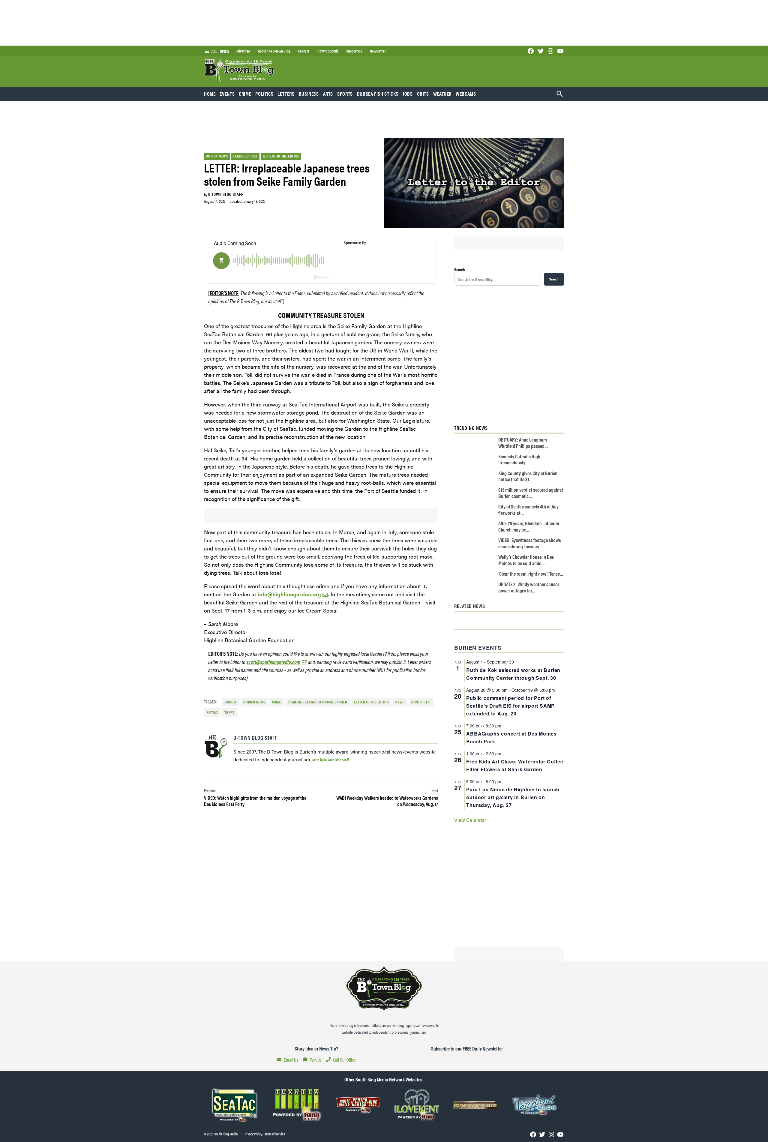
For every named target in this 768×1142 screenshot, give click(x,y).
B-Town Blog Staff (225, 194)
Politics (264, 93)
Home (210, 93)
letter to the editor (371, 702)
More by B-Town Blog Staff (330, 760)
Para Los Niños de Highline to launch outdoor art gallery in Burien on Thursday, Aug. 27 (513, 797)
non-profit (420, 702)
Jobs (408, 93)
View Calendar (470, 820)
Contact (303, 51)
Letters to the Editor (281, 156)
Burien (231, 702)
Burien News (217, 156)
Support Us (354, 51)
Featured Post (245, 156)
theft (229, 712)
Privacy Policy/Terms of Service (264, 1134)
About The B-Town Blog (274, 51)
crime (277, 702)
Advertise (243, 51)
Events (227, 93)
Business (309, 93)
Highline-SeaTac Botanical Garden (317, 702)
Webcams (466, 93)
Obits (423, 93)
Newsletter (378, 51)
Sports (345, 93)
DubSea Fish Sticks (377, 93)
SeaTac (212, 712)
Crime (245, 93)
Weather (442, 93)
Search (459, 269)
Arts (328, 93)
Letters (286, 93)
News (400, 702)
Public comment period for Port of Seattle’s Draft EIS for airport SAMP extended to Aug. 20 (510, 705)
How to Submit (327, 51)
